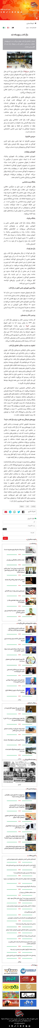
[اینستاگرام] (9, 12)
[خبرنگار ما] (1, 12)
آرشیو (19, 785)
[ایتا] (21, 12)
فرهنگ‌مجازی (30, 23)
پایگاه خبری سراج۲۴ (33, 10)
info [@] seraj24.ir (19, 1023)
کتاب (27, 506)
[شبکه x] (15, 12)
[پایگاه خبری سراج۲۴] (34, 5)
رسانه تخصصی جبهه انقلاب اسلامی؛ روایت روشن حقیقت (30, 15)
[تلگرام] (12, 12)
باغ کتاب (33, 506)
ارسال (5, 538)
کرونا (27, 326)
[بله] (18, 12)
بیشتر (19, 620)
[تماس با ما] (6, 12)
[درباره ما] (3, 12)
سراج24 (26, 71)
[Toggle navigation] (37, 18)
